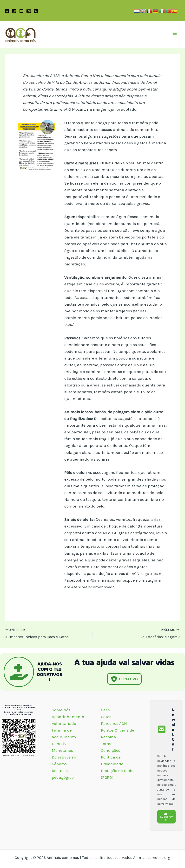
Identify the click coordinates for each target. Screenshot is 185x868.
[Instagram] (14, 11)
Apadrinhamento (68, 716)
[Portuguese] (168, 10)
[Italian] (162, 10)
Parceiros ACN (114, 723)
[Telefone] (36, 11)
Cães (105, 709)
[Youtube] (21, 11)
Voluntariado (64, 723)
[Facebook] (7, 11)
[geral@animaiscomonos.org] (28, 11)
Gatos (106, 716)
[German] (156, 10)
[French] (149, 10)
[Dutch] (137, 10)
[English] (143, 10)
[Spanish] (175, 10)
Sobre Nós (61, 709)
